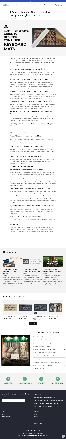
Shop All (4, 414)
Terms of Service (38, 423)
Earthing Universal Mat (22, 316)
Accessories (5, 420)
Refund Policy (37, 421)
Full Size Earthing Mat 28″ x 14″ (39, 316)
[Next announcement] (62, 1)
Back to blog (34, 245)
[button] (19, 4)
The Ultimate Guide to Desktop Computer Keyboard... (11, 271)
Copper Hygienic (6, 416)
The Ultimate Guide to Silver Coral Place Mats (31, 270)
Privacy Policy (37, 420)
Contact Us (36, 418)
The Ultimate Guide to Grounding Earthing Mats (52, 270)
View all (33, 323)
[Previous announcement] (3, 1)
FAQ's (35, 414)
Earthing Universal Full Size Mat (9, 316)
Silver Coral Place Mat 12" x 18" (54, 316)
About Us (36, 416)
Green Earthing (5, 418)
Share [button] (12, 239)
